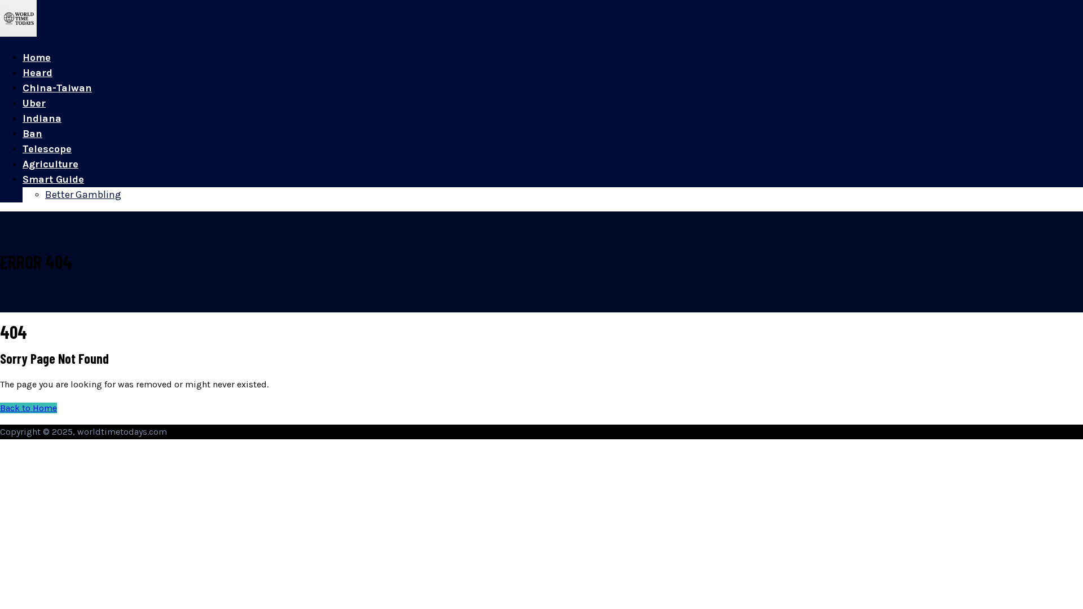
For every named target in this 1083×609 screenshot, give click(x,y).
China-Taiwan (57, 88)
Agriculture (50, 164)
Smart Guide (53, 179)
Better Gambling (83, 194)
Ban (32, 133)
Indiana (42, 118)
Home (37, 57)
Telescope (47, 149)
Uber (34, 103)
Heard (37, 73)
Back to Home (28, 408)
